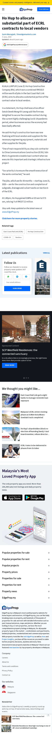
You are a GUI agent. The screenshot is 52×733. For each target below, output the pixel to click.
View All (46, 253)
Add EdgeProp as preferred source (17, 45)
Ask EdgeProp (28, 636)
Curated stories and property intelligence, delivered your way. (25, 2)
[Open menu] (3, 9)
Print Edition (43, 9)
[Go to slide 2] (26, 377)
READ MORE (9, 365)
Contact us (6, 675)
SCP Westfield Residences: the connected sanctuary (19, 352)
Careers (5, 657)
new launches (14, 647)
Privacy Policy (7, 670)
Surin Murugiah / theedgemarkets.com (19, 34)
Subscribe (17, 288)
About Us (5, 662)
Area (43, 636)
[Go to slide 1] (24, 378)
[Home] (26, 9)
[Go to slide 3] (28, 377)
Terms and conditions (10, 666)
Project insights (8, 639)
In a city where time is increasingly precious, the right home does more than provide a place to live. (24, 359)
